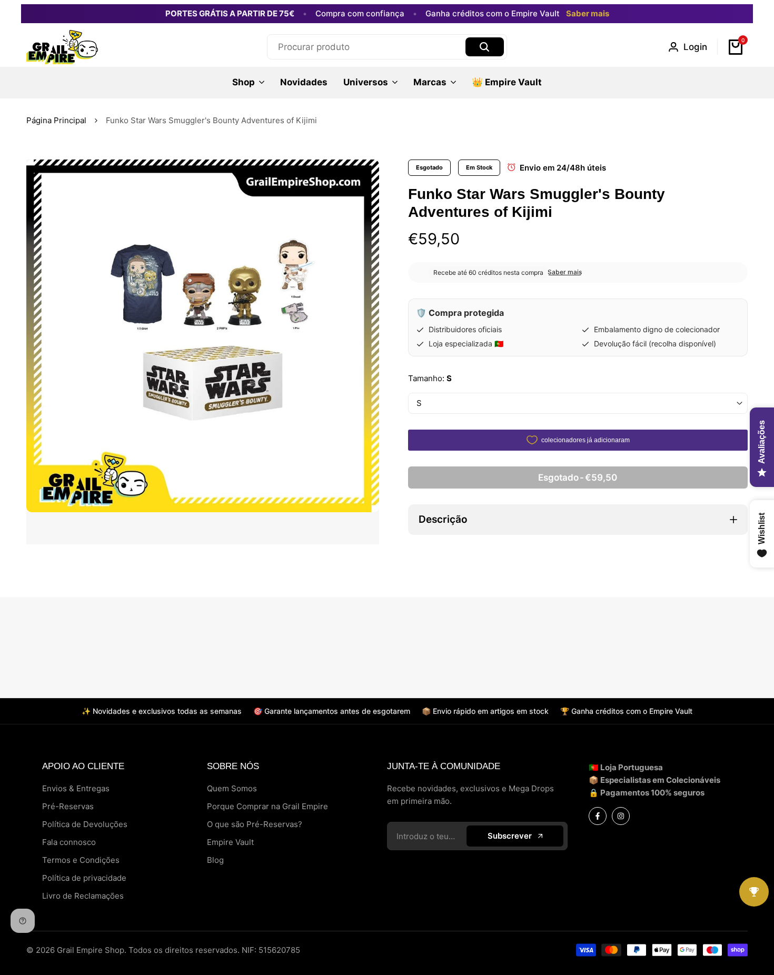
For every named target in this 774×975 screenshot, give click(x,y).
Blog (215, 860)
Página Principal (56, 120)
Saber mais (587, 13)
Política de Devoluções (84, 824)
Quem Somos (232, 788)
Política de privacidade (84, 878)
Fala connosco (69, 842)
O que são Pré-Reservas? (254, 824)
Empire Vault (230, 842)
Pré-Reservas (68, 806)
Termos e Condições (81, 860)
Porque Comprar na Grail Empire (267, 806)
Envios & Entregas (76, 788)
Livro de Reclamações (83, 896)
